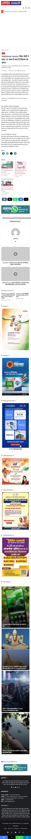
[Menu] (29, 8)
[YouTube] (15, 787)
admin (5, 70)
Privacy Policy (23, 828)
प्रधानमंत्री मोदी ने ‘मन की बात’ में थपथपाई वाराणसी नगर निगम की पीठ (7, 170)
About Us (10, 828)
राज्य (8, 50)
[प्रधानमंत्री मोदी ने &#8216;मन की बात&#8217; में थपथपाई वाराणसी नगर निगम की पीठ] (7, 164)
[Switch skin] (23, 8)
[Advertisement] (15, 30)
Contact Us (16, 828)
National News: (15, 221)
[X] (14, 787)
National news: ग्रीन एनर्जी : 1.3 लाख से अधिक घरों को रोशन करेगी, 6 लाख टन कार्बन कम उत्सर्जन (8, 296)
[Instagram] (17, 787)
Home (4, 50)
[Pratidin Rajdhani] (11, 3)
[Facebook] (12, 787)
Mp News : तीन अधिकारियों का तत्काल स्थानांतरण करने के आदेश (22, 295)
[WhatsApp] (19, 787)
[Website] (15, 241)
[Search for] (26, 8)
